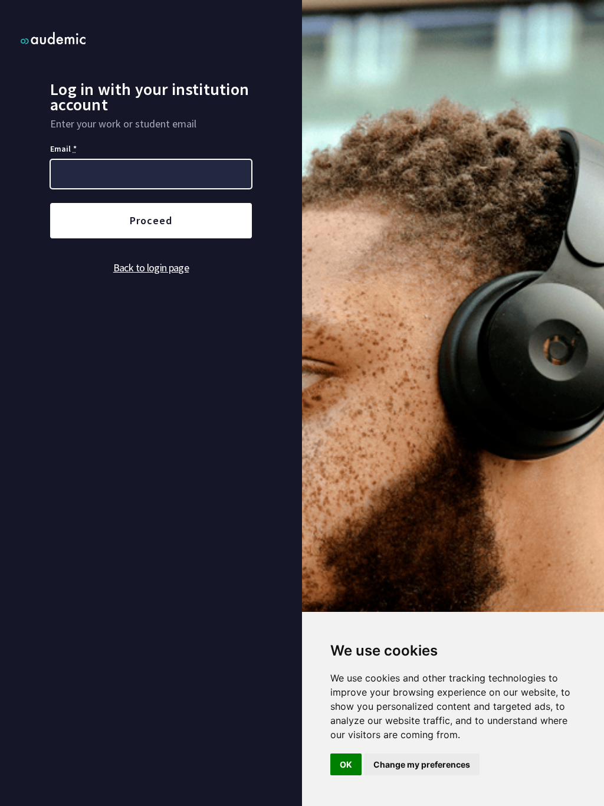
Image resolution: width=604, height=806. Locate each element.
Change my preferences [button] (421, 764)
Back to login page (151, 267)
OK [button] (346, 764)
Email (63, 148)
